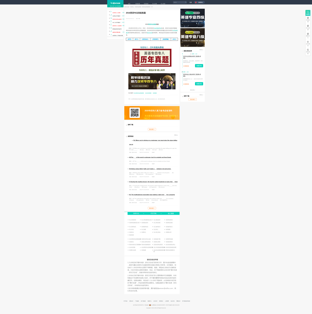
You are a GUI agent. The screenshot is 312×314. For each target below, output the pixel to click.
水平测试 (308, 44)
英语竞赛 (131, 235)
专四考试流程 (169, 222)
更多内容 (151, 208)
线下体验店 (143, 301)
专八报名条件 (157, 219)
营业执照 (147, 305)
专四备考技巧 (169, 226)
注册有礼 (200, 2)
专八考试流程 (157, 222)
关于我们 (125, 301)
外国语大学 (168, 232)
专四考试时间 (169, 219)
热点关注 (173, 301)
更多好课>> (192, 89)
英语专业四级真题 (146, 6)
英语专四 (149, 32)
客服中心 (150, 301)
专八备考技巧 (157, 226)
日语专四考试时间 (158, 244)
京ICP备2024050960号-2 (138, 305)
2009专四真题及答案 (171, 247)
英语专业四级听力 (170, 250)
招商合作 (131, 301)
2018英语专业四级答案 (147, 247)
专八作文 (131, 229)
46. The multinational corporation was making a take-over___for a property (152, 194)
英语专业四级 (138, 6)
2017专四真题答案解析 (159, 247)
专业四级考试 (157, 28)
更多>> (176, 135)
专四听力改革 (132, 250)
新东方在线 (126, 6)
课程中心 (308, 36)
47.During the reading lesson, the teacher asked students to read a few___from (153, 181)
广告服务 (137, 301)
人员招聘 (167, 301)
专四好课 (137, 3)
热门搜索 (171, 213)
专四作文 (131, 232)
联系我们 (161, 301)
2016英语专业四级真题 (139, 93)
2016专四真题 (148, 93)
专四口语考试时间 (145, 241)
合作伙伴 (155, 301)
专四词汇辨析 (157, 241)
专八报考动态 (132, 226)
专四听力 (143, 232)
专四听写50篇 (169, 239)
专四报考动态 (144, 226)
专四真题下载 (157, 239)
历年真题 (308, 52)
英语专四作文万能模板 (135, 244)
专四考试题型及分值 (134, 222)
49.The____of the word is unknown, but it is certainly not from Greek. (150, 157)
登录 (191, 2)
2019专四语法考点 (170, 244)
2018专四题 (132, 247)
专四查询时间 (169, 241)
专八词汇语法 (157, 232)
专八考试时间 (132, 219)
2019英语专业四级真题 (135, 239)
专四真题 (146, 3)
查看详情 (199, 65)
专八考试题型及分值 (146, 219)
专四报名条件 (144, 222)
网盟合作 (178, 301)
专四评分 (131, 241)
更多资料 (151, 129)
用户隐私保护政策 (186, 301)
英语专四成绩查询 (145, 244)
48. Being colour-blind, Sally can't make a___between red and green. (150, 169)
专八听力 (156, 229)
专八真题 (163, 3)
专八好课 (154, 3)
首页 (129, 3)
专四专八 (132, 6)
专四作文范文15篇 (146, 239)
